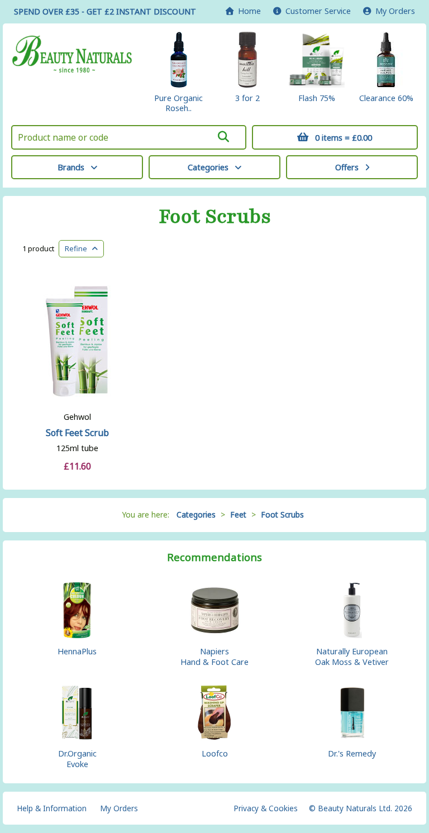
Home (247, 11)
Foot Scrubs (215, 216)
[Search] (223, 136)
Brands (71, 167)
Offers (347, 167)
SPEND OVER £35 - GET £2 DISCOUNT (105, 11)
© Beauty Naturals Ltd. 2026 (360, 808)
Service (318, 11)
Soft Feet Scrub (77, 433)
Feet (238, 514)
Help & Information (52, 808)
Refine (78, 248)
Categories (208, 167)
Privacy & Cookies (265, 808)
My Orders (393, 11)
